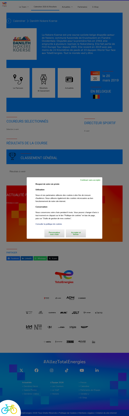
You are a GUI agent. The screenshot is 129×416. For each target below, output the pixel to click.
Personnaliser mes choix (54, 233)
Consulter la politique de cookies (49, 224)
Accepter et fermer (76, 233)
